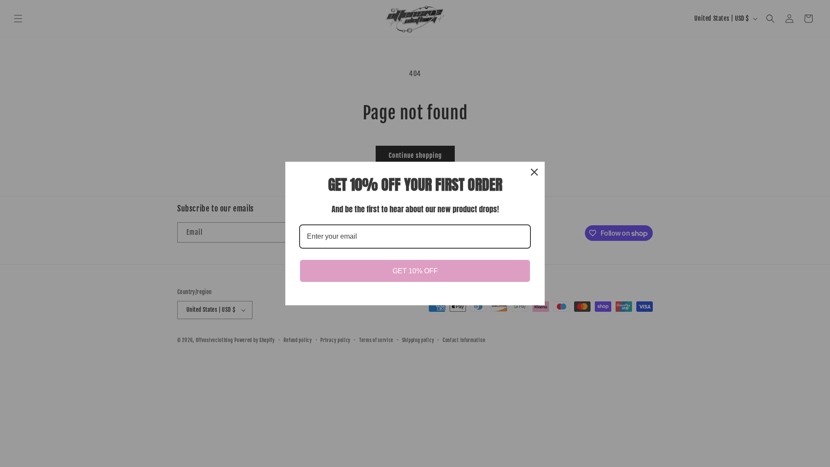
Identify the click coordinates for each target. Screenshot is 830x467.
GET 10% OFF (415, 271)
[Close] (534, 172)
